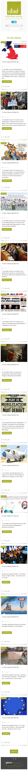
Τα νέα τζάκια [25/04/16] (10, 415)
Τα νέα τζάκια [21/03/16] (10, 667)
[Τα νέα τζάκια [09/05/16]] (14, 353)
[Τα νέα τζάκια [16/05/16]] (14, 302)
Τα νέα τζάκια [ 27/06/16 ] (10, 62)
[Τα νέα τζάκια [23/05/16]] (14, 252)
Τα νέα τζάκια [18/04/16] (10, 465)
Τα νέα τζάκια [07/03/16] (10, 718)
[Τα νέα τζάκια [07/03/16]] (14, 706)
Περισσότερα (6, 81)
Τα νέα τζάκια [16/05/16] (10, 314)
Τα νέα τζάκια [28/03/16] (10, 617)
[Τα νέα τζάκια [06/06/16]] (14, 151)
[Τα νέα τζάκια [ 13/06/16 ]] (14, 100)
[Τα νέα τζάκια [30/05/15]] (14, 201)
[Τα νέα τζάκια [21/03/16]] (14, 655)
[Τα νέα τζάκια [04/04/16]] (14, 554)
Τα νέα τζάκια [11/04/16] (10, 516)
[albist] (14, 8)
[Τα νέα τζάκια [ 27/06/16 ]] (14, 50)
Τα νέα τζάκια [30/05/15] (10, 213)
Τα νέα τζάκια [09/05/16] (10, 364)
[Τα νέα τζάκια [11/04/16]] (14, 504)
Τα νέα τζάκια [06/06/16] (10, 163)
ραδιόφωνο (3, 42)
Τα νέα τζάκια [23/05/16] (10, 263)
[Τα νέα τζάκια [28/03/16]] (14, 605)
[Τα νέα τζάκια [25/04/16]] (14, 403)
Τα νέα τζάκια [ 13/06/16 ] (10, 112)
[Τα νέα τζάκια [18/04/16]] (14, 454)
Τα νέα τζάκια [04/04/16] (10, 566)
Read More (6, 582)
